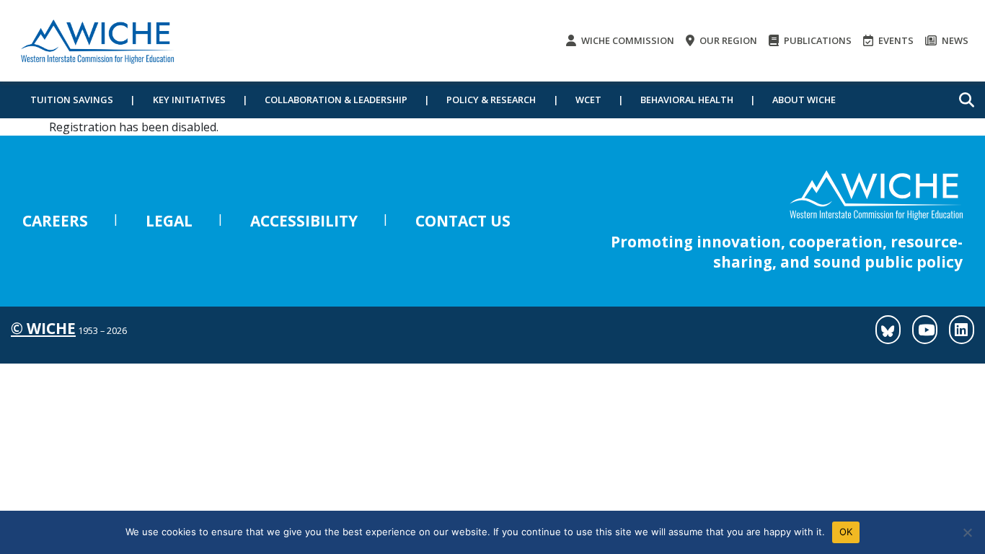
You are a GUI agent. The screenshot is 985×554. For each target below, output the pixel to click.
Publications (817, 40)
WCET (588, 99)
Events (895, 40)
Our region (727, 40)
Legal (169, 221)
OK (846, 531)
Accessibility (304, 221)
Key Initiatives (189, 99)
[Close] (967, 532)
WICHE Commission (626, 40)
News (954, 40)
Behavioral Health (686, 99)
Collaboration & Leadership (336, 99)
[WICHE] (97, 41)
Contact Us (463, 221)
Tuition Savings (71, 99)
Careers (55, 221)
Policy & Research (491, 99)
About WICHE (804, 99)
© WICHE (43, 328)
